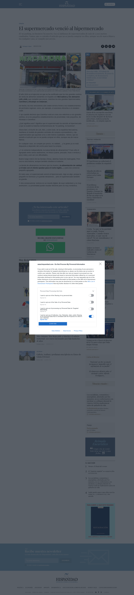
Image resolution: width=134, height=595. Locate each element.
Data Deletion (56, 331)
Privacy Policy (78, 331)
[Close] (101, 264)
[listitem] (67, 291)
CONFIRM (53, 323)
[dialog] (67, 297)
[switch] (91, 295)
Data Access (67, 331)
